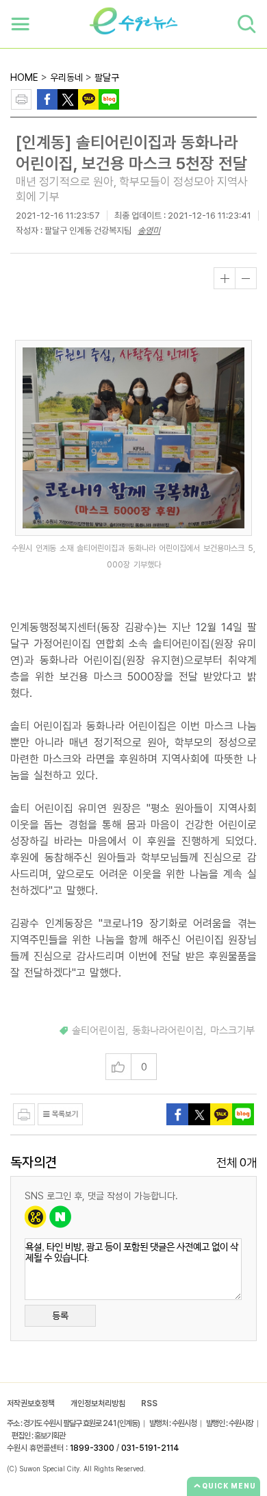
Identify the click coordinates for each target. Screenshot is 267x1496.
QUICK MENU (229, 1486)
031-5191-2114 (150, 1448)
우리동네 (66, 77)
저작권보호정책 (31, 1403)
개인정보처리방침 (98, 1403)
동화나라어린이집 (167, 1030)
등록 (60, 1315)
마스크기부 (232, 1030)
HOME (24, 77)
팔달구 (106, 77)
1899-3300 (92, 1448)
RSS (149, 1403)
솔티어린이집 (98, 1030)
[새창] (68, 98)
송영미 (149, 230)
